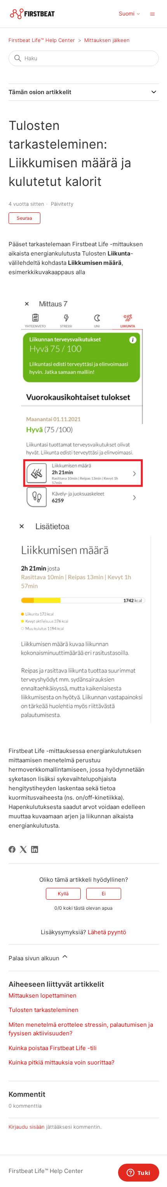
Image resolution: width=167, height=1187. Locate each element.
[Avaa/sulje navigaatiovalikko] (152, 13)
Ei (104, 893)
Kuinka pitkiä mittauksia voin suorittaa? (62, 1062)
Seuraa (24, 218)
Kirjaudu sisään (27, 1127)
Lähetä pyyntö (107, 932)
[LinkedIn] (34, 849)
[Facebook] (12, 849)
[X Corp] (23, 849)
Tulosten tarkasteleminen (43, 1010)
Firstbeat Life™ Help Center (42, 40)
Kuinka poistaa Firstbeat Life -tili (53, 1048)
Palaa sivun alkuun (35, 958)
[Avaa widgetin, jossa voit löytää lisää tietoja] (138, 1173)
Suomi (127, 14)
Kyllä (63, 893)
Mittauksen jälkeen (107, 40)
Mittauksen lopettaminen (43, 995)
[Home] (32, 14)
